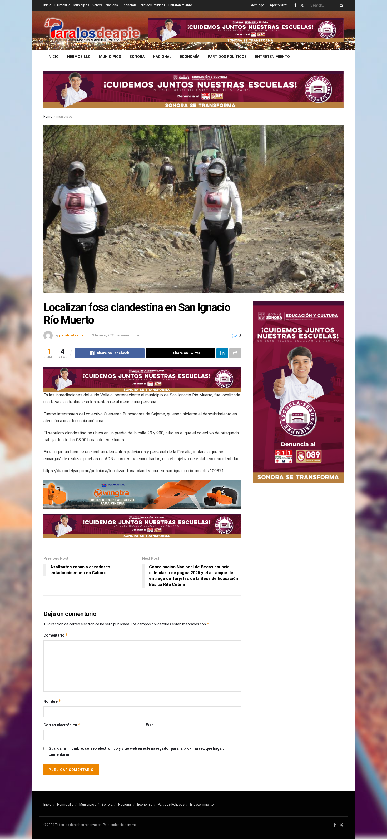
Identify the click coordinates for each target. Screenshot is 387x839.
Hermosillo (62, 5)
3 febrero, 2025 (103, 335)
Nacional (112, 5)
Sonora (97, 5)
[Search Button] (340, 5)
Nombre (52, 701)
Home (47, 116)
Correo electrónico (62, 724)
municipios (64, 116)
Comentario (55, 635)
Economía (129, 5)
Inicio (47, 5)
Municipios (81, 5)
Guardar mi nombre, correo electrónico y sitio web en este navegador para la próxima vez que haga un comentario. (138, 751)
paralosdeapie (71, 335)
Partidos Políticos (152, 5)
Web (149, 725)
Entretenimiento (180, 5)
